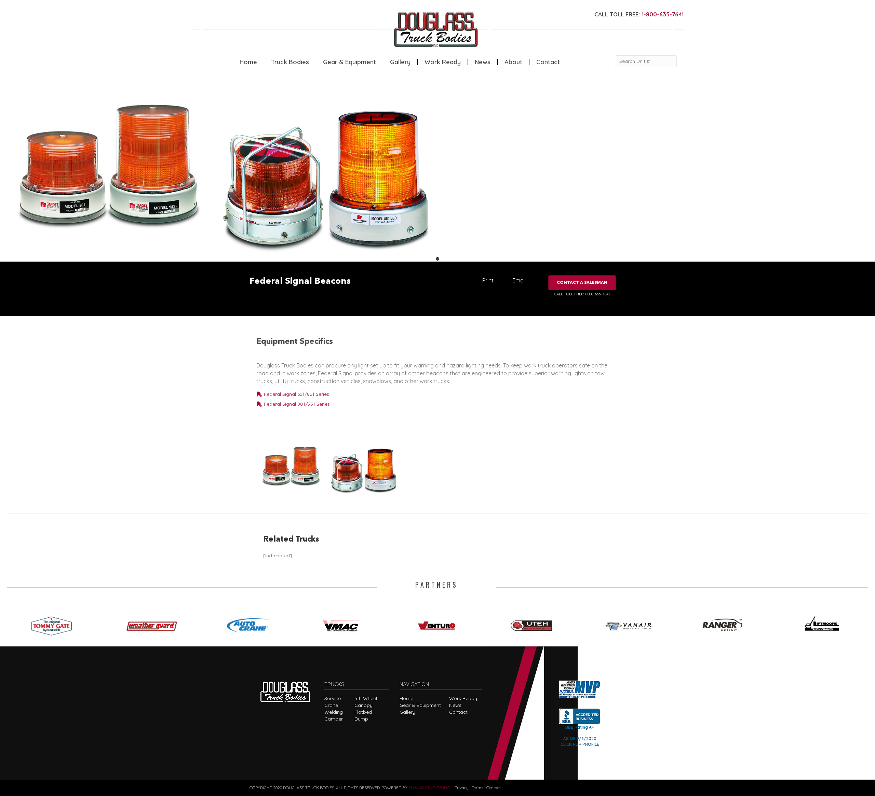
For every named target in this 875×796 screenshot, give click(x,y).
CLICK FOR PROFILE (580, 744)
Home (248, 62)
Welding (333, 712)
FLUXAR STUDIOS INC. (429, 787)
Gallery (400, 62)
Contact (548, 62)
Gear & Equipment (349, 62)
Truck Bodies (290, 62)
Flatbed (363, 712)
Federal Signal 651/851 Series (295, 394)
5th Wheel (365, 698)
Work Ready (443, 62)
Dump (361, 719)
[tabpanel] (109, 166)
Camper (333, 719)
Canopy (363, 705)
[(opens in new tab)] (55, 623)
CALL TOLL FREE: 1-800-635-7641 (582, 294)
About (513, 62)
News (482, 62)
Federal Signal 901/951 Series (296, 404)
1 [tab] (437, 259)
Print (488, 280)
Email (519, 280)
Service (332, 698)
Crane (331, 705)
